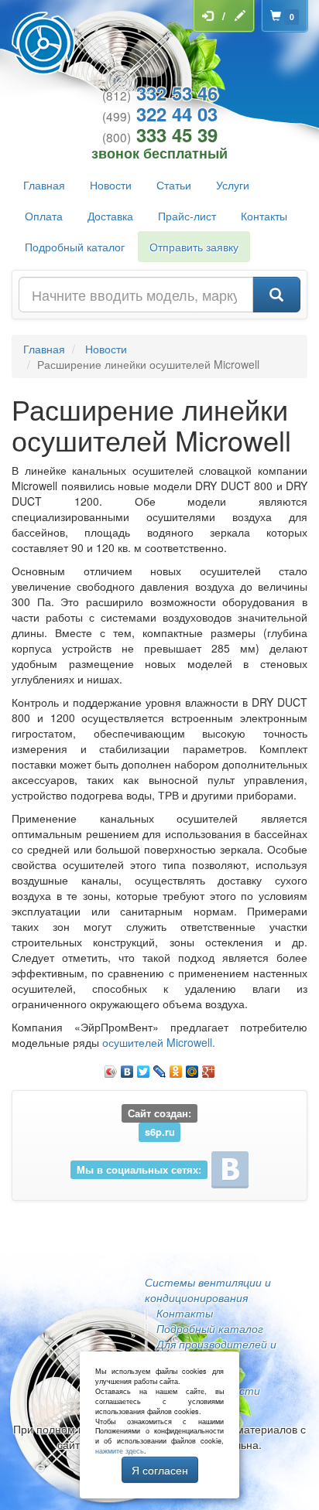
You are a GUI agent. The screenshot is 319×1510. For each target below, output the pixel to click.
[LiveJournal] (160, 1068)
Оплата (44, 215)
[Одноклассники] (176, 1068)
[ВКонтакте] (127, 1068)
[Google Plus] (209, 1068)
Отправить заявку (193, 246)
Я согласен (160, 1470)
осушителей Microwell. (158, 1042)
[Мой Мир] (192, 1068)
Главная (44, 185)
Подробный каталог (75, 246)
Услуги (232, 185)
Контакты (264, 215)
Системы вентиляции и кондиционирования (208, 1289)
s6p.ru (160, 1132)
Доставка (110, 215)
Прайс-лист (187, 215)
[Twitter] (143, 1068)
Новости (111, 185)
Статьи (173, 185)
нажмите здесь (119, 1451)
